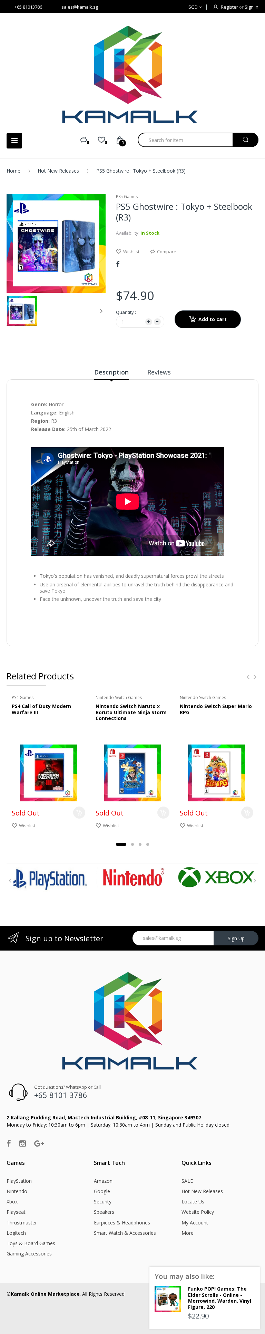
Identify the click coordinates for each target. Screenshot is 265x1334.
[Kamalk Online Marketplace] (132, 74)
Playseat (16, 1212)
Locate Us (192, 1201)
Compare (166, 251)
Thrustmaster (22, 1222)
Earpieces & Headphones (122, 1222)
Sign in (251, 7)
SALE (187, 1181)
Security (102, 1201)
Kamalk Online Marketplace (45, 1294)
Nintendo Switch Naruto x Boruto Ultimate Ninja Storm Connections (131, 712)
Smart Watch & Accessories (125, 1233)
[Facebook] (117, 264)
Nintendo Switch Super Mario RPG (216, 709)
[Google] (39, 1143)
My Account (194, 1222)
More (187, 1233)
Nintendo (17, 1191)
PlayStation (19, 1181)
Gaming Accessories (29, 1253)
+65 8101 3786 (60, 1095)
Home (13, 170)
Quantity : (126, 312)
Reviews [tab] (159, 372)
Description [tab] (111, 372)
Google (102, 1191)
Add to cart (212, 319)
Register (229, 7)
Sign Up (236, 938)
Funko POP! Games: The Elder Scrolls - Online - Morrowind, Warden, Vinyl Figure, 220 (219, 1297)
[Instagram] (22, 1143)
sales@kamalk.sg (79, 7)
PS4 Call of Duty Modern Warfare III (41, 709)
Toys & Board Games (31, 1243)
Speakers (104, 1212)
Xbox (12, 1201)
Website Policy (197, 1212)
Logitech (16, 1233)
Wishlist (131, 251)
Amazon (103, 1181)
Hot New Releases (58, 170)
